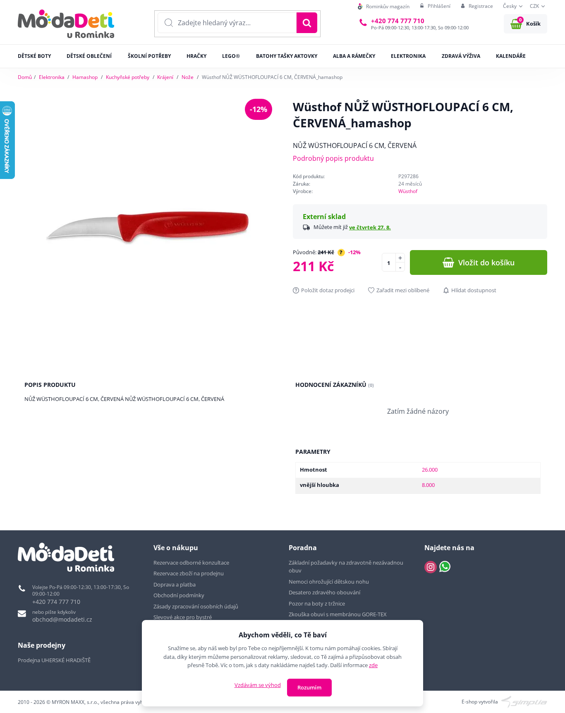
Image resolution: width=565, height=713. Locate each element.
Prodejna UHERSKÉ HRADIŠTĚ (54, 660)
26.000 (430, 469)
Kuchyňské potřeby (127, 77)
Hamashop (85, 77)
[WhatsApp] (444, 567)
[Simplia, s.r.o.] (524, 701)
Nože (188, 77)
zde (373, 665)
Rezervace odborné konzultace (191, 562)
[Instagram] (430, 567)
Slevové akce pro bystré (182, 617)
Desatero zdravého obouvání (324, 592)
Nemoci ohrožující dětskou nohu (329, 581)
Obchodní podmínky (178, 595)
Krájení (165, 77)
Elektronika (52, 77)
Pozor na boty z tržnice (317, 603)
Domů (25, 77)
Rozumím (309, 687)
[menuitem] (383, 6)
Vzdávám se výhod (258, 685)
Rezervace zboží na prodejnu (188, 573)
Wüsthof (407, 191)
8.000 (428, 485)
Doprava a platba (174, 584)
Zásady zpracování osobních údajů (195, 606)
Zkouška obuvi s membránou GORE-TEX (338, 614)
